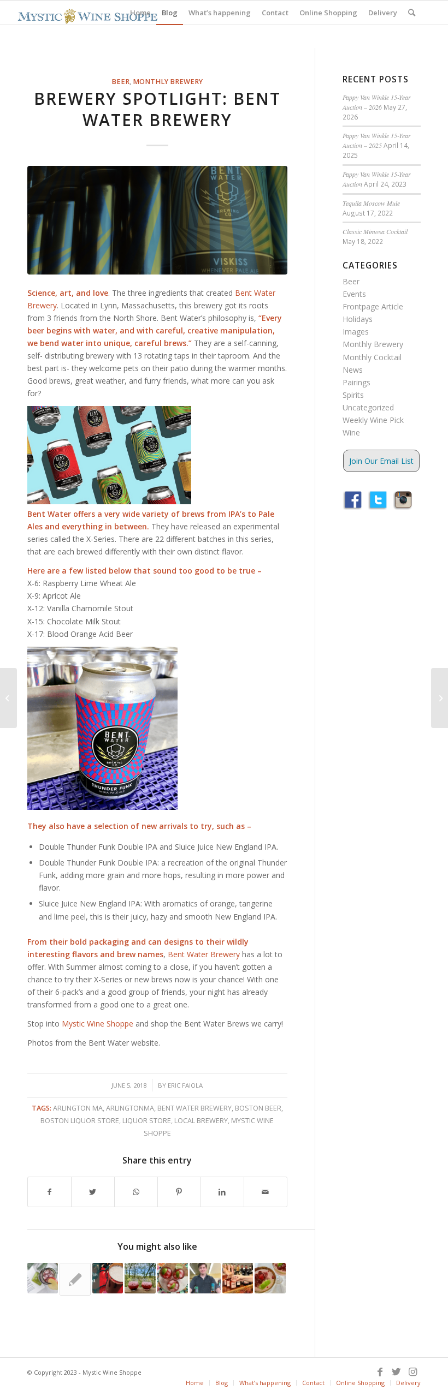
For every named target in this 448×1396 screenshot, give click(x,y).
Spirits (353, 395)
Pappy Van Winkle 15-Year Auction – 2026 (377, 102)
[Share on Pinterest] (179, 1192)
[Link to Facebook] (380, 1371)
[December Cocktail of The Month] (107, 1278)
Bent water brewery (194, 1108)
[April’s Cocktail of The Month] (172, 1278)
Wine (351, 432)
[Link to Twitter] (396, 1371)
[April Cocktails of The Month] (205, 1278)
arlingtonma (130, 1108)
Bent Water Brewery (204, 954)
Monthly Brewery (168, 81)
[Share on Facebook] (49, 1192)
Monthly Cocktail (372, 357)
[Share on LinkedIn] (222, 1192)
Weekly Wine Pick (373, 420)
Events (354, 294)
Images (356, 331)
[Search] (412, 13)
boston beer (258, 1108)
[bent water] (157, 220)
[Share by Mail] (265, 1192)
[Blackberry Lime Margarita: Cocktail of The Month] (140, 1278)
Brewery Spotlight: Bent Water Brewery (157, 109)
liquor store (146, 1120)
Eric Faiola (185, 1085)
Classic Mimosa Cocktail (375, 231)
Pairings (356, 382)
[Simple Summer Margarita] (270, 1278)
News (353, 370)
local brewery (201, 1120)
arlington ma (78, 1108)
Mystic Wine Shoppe (97, 1023)
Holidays (358, 319)
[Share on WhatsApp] (136, 1192)
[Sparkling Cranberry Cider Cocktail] (42, 1278)
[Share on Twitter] (93, 1192)
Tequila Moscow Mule (371, 203)
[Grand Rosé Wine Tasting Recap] (8, 698)
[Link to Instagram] (412, 1371)
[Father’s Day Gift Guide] (75, 1279)
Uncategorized (368, 407)
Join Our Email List (381, 461)
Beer (120, 81)
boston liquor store (79, 1120)
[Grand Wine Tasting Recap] (237, 1278)
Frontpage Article (373, 306)
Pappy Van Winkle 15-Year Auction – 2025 (377, 140)
